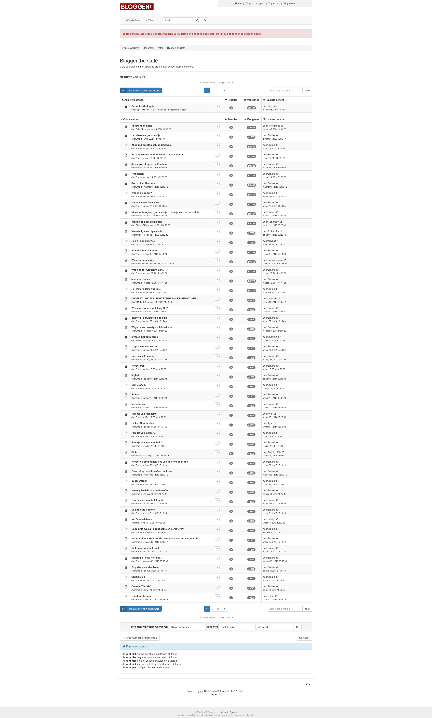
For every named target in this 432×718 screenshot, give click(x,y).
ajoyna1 (272, 240)
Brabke (139, 138)
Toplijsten (273, 3)
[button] (224, 90)
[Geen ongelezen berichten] (126, 126)
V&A (150, 20)
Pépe (138, 109)
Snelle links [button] (134, 20)
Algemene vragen (178, 109)
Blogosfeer (290, 3)
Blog (248, 3)
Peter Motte (141, 129)
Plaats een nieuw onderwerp (144, 90)
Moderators (138, 76)
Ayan (270, 413)
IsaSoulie (140, 455)
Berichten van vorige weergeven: (160, 626)
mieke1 (139, 340)
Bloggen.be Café (139, 60)
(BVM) (271, 596)
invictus (139, 234)
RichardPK (141, 225)
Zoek (307, 90)
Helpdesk (224, 712)
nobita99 (272, 298)
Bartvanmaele (142, 263)
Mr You (139, 244)
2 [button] (212, 90)
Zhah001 (272, 336)
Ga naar (304, 637)
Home (238, 3)
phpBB (203, 691)
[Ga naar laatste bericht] (275, 106)
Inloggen (259, 3)
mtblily (139, 522)
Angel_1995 (274, 452)
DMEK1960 (141, 301)
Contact (233, 712)
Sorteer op (220, 626)
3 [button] (218, 90)
